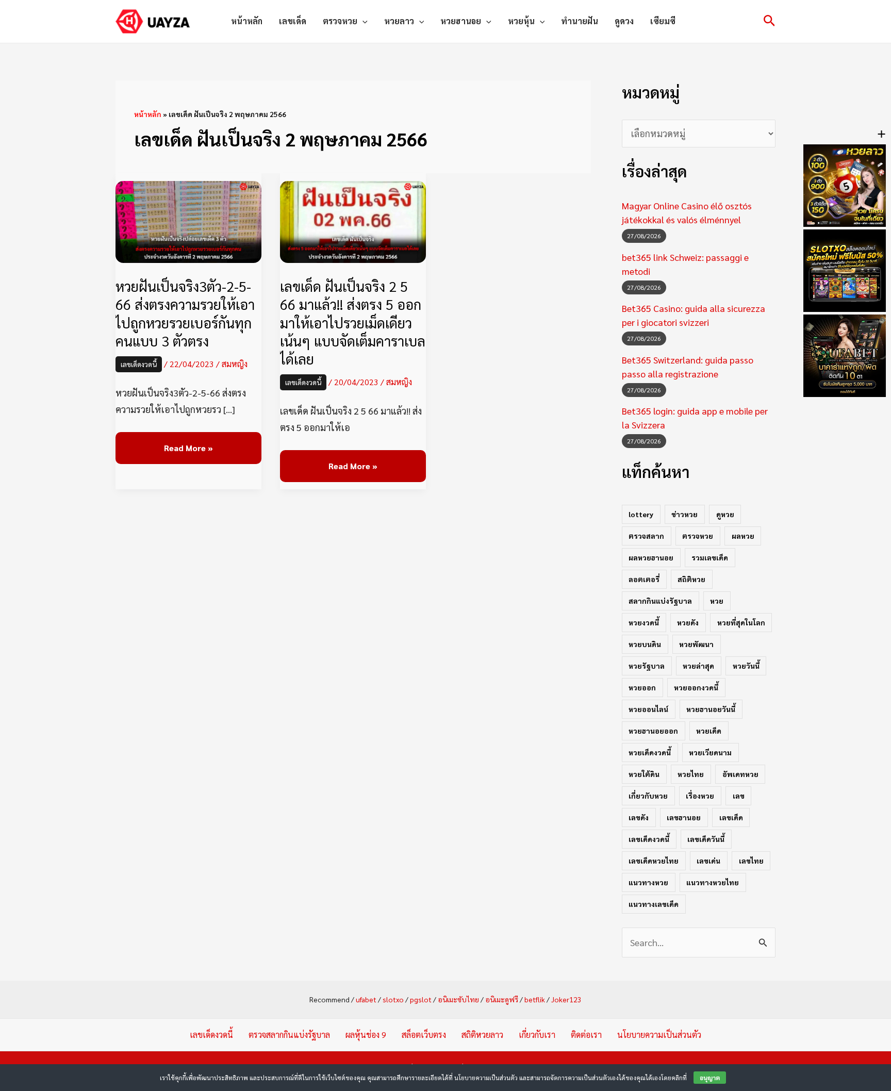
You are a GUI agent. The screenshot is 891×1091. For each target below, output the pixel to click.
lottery (641, 514)
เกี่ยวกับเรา (537, 1034)
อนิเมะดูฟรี (501, 999)
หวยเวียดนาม (710, 752)
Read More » (188, 448)
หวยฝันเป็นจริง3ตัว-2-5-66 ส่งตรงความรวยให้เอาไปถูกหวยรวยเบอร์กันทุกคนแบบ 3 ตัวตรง (185, 313)
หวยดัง (688, 622)
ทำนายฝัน (579, 20)
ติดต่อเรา (586, 1034)
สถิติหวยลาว (482, 1034)
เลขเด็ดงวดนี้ (139, 364)
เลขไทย (751, 860)
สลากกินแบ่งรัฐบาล (660, 600)
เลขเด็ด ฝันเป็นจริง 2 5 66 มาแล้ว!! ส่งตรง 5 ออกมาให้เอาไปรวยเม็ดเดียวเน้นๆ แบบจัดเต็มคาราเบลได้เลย (352, 322)
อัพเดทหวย (740, 774)
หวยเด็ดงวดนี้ (650, 752)
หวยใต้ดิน (644, 774)
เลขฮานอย (684, 817)
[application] (362, 21)
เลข (739, 795)
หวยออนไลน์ (648, 709)
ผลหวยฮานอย (651, 557)
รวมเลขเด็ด (709, 557)
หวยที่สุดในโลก (741, 622)
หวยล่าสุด (698, 665)
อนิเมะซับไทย (458, 999)
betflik (534, 999)
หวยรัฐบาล (647, 665)
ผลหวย (743, 535)
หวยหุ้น (521, 20)
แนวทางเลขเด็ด (654, 903)
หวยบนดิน (645, 644)
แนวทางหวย (648, 882)
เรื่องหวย (700, 795)
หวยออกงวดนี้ (696, 687)
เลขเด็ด (292, 20)
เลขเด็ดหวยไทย (654, 860)
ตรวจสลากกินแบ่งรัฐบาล (289, 1034)
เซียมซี (662, 20)
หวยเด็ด (708, 730)
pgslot (421, 999)
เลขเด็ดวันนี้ (705, 839)
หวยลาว (399, 20)
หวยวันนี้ (746, 665)
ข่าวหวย (684, 514)
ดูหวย (725, 514)
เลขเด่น (708, 860)
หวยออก (642, 687)
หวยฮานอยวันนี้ (710, 709)
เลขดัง (639, 817)
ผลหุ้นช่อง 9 (365, 1034)
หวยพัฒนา (696, 644)
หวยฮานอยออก (653, 730)
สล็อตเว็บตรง (424, 1034)
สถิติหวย (691, 579)
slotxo (393, 999)
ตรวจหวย (340, 20)
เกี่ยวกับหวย (648, 795)
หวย (716, 600)
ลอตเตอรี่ (644, 579)
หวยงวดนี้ (644, 622)
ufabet (366, 999)
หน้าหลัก (246, 20)
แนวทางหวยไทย (712, 882)
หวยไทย (691, 774)
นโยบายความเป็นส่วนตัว (659, 1034)
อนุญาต (710, 1077)
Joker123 (566, 999)
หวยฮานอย (460, 20)
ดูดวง (624, 20)
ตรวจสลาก (646, 535)
